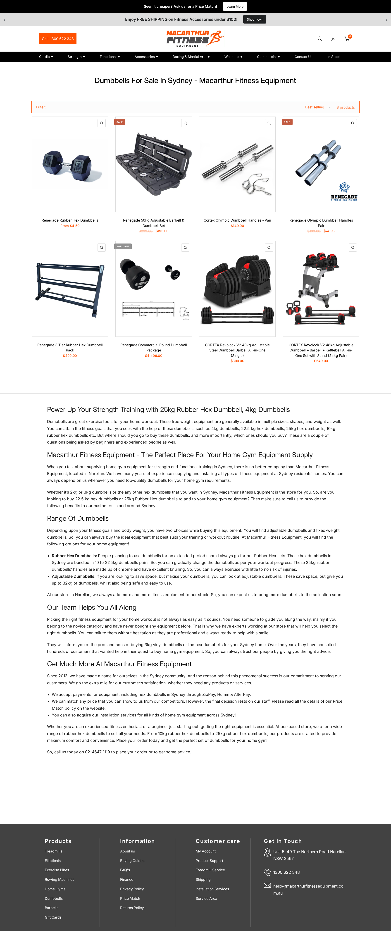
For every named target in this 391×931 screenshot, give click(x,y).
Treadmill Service (210, 870)
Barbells (51, 908)
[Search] (319, 39)
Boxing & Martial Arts (189, 57)
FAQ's (125, 870)
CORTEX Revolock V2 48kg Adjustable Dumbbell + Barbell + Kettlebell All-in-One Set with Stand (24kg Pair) (321, 350)
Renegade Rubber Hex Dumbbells (70, 220)
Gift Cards (53, 917)
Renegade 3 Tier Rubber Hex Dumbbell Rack (70, 348)
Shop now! (254, 19)
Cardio (44, 57)
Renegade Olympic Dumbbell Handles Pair (321, 223)
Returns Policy (132, 908)
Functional (108, 57)
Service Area (206, 898)
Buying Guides (132, 861)
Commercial (267, 57)
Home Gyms (55, 889)
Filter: (41, 107)
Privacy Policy (132, 889)
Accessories (145, 57)
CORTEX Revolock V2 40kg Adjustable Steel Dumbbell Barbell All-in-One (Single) (237, 350)
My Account (206, 851)
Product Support (209, 861)
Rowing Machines (59, 879)
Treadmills (53, 851)
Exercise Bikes (57, 870)
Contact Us (303, 57)
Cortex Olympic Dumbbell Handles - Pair (237, 220)
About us (127, 851)
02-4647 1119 (97, 752)
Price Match (130, 898)
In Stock (334, 57)
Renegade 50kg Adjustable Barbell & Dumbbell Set (153, 223)
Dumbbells (54, 898)
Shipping (203, 879)
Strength (75, 57)
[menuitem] (51, 57)
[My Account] (333, 39)
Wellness (231, 57)
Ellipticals (53, 861)
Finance (126, 879)
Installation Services (212, 889)
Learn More (234, 6)
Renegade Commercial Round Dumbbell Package (153, 348)
